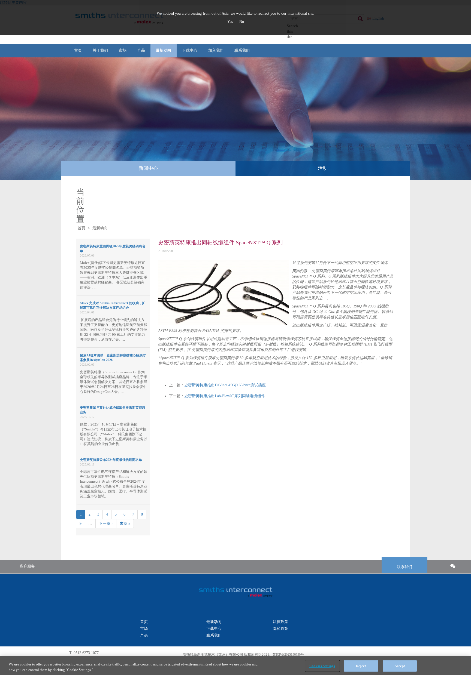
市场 (122, 50)
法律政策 (280, 622)
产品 (141, 50)
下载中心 (189, 50)
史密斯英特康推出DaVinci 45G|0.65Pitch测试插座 (225, 385)
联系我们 (242, 50)
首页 (78, 50)
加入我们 (216, 50)
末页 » (125, 524)
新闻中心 (148, 168)
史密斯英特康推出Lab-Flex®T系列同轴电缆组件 (224, 396)
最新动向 (163, 50)
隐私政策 (280, 629)
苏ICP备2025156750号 (288, 654)
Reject (361, 666)
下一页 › (106, 524)
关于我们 (100, 50)
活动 (323, 168)
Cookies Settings (322, 666)
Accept (399, 666)
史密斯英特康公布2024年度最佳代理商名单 (111, 460)
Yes (230, 22)
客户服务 (27, 566)
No (241, 22)
